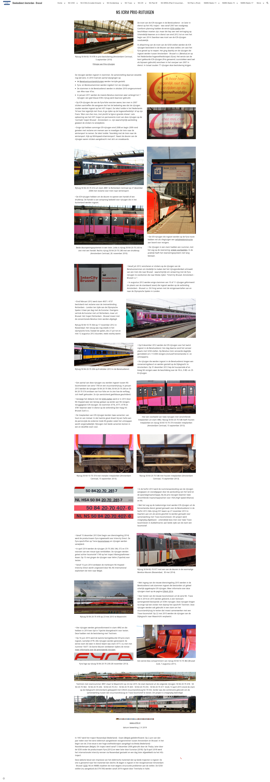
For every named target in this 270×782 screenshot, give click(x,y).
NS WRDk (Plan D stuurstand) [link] (172, 3)
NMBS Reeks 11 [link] (210, 3)
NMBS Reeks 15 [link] (228, 3)
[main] (135, 12)
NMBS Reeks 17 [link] (247, 3)
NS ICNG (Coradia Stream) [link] (90, 3)
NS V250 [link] (71, 3)
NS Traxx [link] (128, 3)
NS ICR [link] (140, 3)
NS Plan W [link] (153, 3)
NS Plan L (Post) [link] (194, 3)
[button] (267, 2)
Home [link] (59, 3)
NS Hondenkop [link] (113, 3)
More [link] (259, 3)
